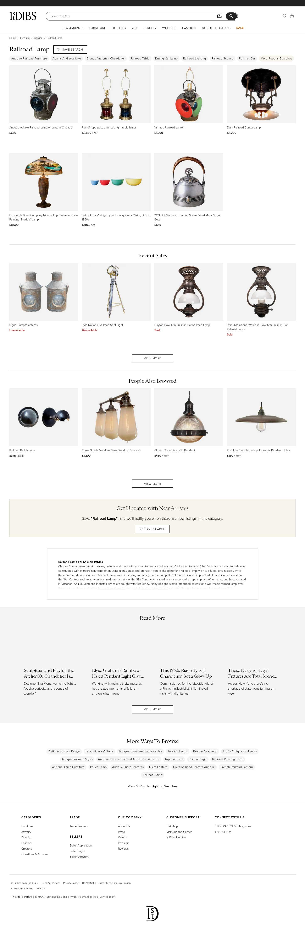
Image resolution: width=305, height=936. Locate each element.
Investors (123, 843)
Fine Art (26, 837)
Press (121, 832)
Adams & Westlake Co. (112, 588)
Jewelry (150, 28)
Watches (169, 28)
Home (12, 38)
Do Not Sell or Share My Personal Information (106, 883)
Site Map (41, 888)
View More (152, 358)
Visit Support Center (179, 832)
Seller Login (77, 851)
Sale (240, 28)
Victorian (66, 584)
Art (134, 28)
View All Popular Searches (152, 786)
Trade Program (79, 826)
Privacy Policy (70, 883)
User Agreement (51, 883)
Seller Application (81, 845)
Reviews (123, 848)
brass (131, 571)
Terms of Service (99, 896)
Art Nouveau (82, 584)
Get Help (172, 826)
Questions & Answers (34, 854)
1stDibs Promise (176, 837)
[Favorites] (284, 16)
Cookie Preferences (22, 888)
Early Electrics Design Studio (150, 588)
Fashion (189, 28)
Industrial (101, 584)
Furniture (97, 28)
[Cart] (292, 16)
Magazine (233, 826)
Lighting (119, 28)
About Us (124, 826)
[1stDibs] (22, 16)
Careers (123, 837)
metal (122, 571)
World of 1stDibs (216, 28)
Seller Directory (79, 857)
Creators (26, 848)
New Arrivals (72, 28)
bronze (144, 571)
